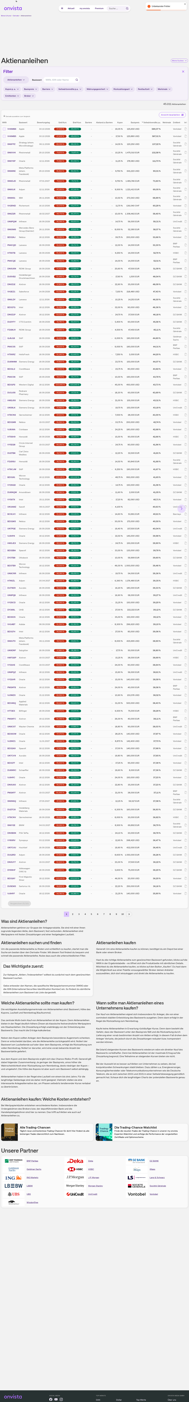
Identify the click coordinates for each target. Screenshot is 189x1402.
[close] (185, 4)
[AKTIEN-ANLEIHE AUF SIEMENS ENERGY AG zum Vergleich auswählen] (4, 400)
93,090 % (60, 291)
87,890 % (75, 657)
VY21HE (11, 665)
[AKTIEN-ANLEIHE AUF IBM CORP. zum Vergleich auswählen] (4, 198)
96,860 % (75, 330)
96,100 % (60, 346)
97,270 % (60, 711)
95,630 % (75, 253)
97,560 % (75, 588)
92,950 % (60, 672)
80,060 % (75, 161)
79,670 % (60, 152)
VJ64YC (11, 777)
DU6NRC (11, 770)
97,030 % (60, 521)
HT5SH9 (11, 436)
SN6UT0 (11, 641)
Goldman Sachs (34, 1169)
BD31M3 (11, 521)
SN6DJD (11, 181)
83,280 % (60, 507)
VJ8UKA (11, 429)
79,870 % (75, 152)
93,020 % (60, 314)
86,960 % (60, 695)
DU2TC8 (11, 809)
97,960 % (60, 407)
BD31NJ (11, 237)
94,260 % (60, 833)
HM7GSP (11, 657)
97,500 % (75, 453)
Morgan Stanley (95, 1185)
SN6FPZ (11, 144)
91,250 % (60, 624)
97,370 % (74, 734)
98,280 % (60, 573)
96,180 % (60, 237)
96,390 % (60, 221)
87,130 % (60, 189)
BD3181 (11, 477)
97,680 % (75, 268)
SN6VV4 (11, 152)
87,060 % (75, 695)
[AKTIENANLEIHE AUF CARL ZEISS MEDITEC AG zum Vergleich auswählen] (4, 453)
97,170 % (74, 557)
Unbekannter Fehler (161, 6)
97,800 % (75, 855)
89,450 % (75, 741)
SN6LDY (11, 299)
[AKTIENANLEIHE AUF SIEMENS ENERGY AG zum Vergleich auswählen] (4, 361)
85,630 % (60, 198)
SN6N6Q (11, 801)
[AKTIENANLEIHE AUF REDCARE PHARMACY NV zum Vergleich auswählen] (4, 392)
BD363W (11, 733)
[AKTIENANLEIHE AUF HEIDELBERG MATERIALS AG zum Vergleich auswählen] (4, 809)
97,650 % (75, 870)
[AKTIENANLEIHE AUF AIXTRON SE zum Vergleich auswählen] (4, 284)
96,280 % (75, 237)
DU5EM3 (11, 886)
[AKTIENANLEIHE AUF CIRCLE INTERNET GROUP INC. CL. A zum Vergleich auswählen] (4, 444)
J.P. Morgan (93, 1177)
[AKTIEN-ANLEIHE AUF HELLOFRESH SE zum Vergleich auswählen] (4, 354)
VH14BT (11, 624)
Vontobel (154, 1194)
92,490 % (60, 610)
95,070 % (60, 784)
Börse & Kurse (6, 16)
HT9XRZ (11, 354)
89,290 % (75, 444)
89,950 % (75, 485)
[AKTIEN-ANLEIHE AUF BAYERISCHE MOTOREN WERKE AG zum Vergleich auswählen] (4, 825)
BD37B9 (11, 565)
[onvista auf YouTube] (56, 1400)
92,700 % (60, 679)
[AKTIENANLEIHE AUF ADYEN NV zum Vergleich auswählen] (4, 854)
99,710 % (60, 641)
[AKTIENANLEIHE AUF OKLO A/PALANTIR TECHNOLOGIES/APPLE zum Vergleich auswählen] (4, 136)
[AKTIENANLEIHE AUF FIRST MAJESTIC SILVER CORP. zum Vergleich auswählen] (4, 878)
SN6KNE (11, 171)
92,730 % (75, 276)
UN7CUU (11, 847)
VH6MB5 (11, 136)
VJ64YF (11, 893)
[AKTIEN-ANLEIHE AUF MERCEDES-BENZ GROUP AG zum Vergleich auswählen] (4, 229)
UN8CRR (11, 573)
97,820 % (60, 284)
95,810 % (75, 338)
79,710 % (74, 181)
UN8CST (11, 726)
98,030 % (75, 755)
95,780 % (60, 322)
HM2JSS (11, 400)
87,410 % (60, 229)
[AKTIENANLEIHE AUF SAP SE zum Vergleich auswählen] (4, 338)
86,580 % (60, 825)
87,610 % (74, 229)
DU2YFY (11, 321)
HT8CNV (11, 817)
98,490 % (75, 573)
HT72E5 (11, 711)
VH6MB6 (11, 129)
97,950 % (60, 748)
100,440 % (60, 384)
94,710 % (60, 595)
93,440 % (60, 840)
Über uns (172, 1399)
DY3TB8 (11, 557)
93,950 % (75, 536)
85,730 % (75, 198)
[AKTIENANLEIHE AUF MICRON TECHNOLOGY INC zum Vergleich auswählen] (4, 477)
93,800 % (60, 770)
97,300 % (60, 855)
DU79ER (11, 588)
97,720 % (74, 392)
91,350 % (75, 624)
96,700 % (60, 557)
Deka (90, 1161)
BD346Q (11, 703)
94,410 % (75, 369)
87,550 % (75, 507)
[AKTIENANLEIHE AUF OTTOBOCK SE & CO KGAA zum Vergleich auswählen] (4, 557)
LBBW (30, 1185)
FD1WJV (11, 329)
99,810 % (75, 641)
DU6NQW (12, 492)
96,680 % (75, 436)
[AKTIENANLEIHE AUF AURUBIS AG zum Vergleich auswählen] (4, 588)
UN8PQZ (11, 672)
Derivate (16, 16)
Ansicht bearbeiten (170, 114)
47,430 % (60, 129)
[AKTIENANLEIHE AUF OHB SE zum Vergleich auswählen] (4, 609)
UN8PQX (11, 595)
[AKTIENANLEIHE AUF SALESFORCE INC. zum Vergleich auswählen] (4, 291)
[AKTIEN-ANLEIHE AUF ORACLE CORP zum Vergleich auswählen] (4, 161)
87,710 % (74, 415)
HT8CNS (11, 415)
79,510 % (60, 181)
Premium (99, 8)
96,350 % (60, 400)
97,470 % (75, 711)
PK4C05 (11, 346)
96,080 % (75, 307)
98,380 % (75, 650)
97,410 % (75, 809)
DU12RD (11, 854)
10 (122, 914)
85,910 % (75, 171)
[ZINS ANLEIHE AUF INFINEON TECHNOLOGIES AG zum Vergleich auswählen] (4, 514)
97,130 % (74, 521)
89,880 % (75, 817)
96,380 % (60, 436)
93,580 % (60, 429)
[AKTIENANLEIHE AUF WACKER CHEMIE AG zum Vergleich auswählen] (4, 726)
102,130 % (60, 477)
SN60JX (11, 189)
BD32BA (11, 550)
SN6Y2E (11, 825)
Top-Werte (141, 1399)
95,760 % (60, 261)
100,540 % (74, 384)
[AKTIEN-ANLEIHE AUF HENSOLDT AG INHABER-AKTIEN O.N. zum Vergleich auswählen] (4, 436)
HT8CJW (11, 469)
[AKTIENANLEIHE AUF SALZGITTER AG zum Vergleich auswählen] (4, 650)
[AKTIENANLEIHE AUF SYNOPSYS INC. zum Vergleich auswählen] (4, 840)
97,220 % (60, 392)
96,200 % (75, 346)
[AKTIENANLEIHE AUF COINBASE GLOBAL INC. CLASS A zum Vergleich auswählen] (4, 429)
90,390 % (60, 719)
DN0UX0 (11, 784)
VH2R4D (11, 205)
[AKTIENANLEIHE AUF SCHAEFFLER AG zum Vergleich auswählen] (4, 770)
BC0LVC (11, 514)
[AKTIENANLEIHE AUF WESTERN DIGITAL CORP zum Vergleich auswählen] (4, 384)
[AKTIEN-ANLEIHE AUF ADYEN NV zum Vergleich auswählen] (4, 189)
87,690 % (60, 657)
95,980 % (60, 307)
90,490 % (75, 719)
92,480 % (60, 276)
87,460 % (75, 801)
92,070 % (60, 205)
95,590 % (75, 610)
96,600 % (75, 221)
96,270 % (75, 377)
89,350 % (60, 741)
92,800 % (75, 679)
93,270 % (75, 205)
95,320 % (75, 784)
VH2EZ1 (11, 291)
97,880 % (60, 650)
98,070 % (75, 284)
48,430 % (75, 129)
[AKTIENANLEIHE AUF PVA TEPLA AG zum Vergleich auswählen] (4, 833)
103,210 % (75, 878)
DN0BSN (11, 833)
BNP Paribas (32, 1161)
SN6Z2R (11, 213)
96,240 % (75, 469)
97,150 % (60, 870)
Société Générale (158, 1185)
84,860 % (75, 580)
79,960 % (60, 161)
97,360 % (60, 492)
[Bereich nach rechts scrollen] (181, 509)
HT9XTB (11, 253)
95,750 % (60, 461)
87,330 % (75, 189)
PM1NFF (11, 792)
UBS (29, 1194)
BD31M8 (11, 422)
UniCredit (92, 1194)
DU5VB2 (11, 276)
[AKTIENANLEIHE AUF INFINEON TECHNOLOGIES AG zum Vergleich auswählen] (4, 221)
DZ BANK (154, 1161)
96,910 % (60, 809)
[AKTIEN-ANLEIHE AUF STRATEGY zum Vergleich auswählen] (4, 144)
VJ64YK (11, 536)
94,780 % (60, 893)
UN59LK (11, 407)
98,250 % (60, 550)
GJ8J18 (11, 338)
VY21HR (11, 679)
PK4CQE (11, 260)
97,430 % (60, 268)
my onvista (85, 8)
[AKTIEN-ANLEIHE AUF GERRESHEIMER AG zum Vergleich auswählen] (4, 415)
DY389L (11, 609)
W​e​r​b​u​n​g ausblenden (117, 35)
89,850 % (60, 485)
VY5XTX (11, 499)
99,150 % (75, 565)
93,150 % (75, 672)
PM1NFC (11, 718)
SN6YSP (11, 161)
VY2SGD (11, 485)
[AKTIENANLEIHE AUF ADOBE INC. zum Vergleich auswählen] (4, 624)
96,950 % (75, 400)
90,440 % (60, 792)
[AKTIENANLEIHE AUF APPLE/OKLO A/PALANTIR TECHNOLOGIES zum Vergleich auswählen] (4, 129)
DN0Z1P (11, 314)
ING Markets (32, 1177)
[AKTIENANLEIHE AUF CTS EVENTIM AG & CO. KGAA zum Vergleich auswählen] (4, 321)
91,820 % (75, 299)
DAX (98, 1399)
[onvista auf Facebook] (50, 1400)
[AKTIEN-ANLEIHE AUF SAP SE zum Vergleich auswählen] (4, 346)
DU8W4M (12, 361)
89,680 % (60, 817)
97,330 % (75, 886)
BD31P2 (11, 384)
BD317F (11, 763)
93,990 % (60, 499)
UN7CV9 (11, 755)
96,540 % (60, 703)
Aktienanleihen (26, 16)
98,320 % (75, 361)
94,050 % (75, 770)
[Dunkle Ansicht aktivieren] (16, 1)
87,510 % (60, 415)
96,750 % (60, 453)
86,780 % (75, 825)
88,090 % (60, 144)
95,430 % (60, 253)
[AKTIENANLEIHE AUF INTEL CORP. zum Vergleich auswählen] (4, 307)
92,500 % (60, 862)
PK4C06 (11, 377)
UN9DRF (11, 650)
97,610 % (74, 492)
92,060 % (60, 602)
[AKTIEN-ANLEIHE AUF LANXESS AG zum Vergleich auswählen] (4, 245)
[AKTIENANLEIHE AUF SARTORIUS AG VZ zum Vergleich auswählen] (4, 886)
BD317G (11, 307)
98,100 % (60, 543)
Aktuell (71, 8)
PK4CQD (11, 245)
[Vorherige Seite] (60, 914)
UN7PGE (11, 528)
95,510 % (75, 763)
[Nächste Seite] (129, 914)
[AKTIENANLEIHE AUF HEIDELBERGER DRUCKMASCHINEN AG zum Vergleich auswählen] (4, 276)
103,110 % (60, 878)
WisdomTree (32, 1202)
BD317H (11, 631)
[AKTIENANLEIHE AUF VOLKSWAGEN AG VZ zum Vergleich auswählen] (4, 870)
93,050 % (75, 777)
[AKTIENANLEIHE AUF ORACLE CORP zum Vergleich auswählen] (4, 485)
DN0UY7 (11, 862)
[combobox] (61, 80)
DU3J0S (11, 392)
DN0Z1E (11, 284)
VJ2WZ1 (11, 741)
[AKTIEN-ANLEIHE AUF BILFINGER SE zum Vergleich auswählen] (4, 710)
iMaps (152, 1169)
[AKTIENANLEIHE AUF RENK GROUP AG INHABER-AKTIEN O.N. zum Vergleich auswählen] (4, 268)
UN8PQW (12, 221)
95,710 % (74, 245)
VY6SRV (11, 840)
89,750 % (60, 687)
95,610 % (60, 245)
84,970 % (75, 213)
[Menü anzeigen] (62, 8)
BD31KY (11, 878)
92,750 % (75, 862)
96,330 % (60, 588)
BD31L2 (11, 369)
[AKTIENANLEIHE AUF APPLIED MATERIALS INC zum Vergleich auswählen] (4, 703)
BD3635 (11, 617)
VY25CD (11, 602)
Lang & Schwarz (157, 1177)
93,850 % (60, 536)
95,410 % (60, 763)
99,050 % (60, 565)
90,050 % (75, 665)
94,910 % (75, 595)
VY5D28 (11, 444)
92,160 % (75, 602)
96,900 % (75, 617)
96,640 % (75, 703)
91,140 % (60, 354)
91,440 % (75, 354)
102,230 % (75, 477)
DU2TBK (11, 453)
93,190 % (75, 291)
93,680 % (75, 429)
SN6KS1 (11, 198)
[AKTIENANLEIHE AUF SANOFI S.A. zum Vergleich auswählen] (4, 506)
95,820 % (75, 528)
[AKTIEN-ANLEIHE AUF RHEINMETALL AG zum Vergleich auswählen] (4, 152)
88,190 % (75, 144)
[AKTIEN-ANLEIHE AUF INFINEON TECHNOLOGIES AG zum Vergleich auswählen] (4, 801)
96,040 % (60, 469)
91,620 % (60, 299)
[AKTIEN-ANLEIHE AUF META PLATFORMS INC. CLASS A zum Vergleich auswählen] (4, 171)
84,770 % (60, 213)
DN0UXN (11, 268)
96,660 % (60, 330)
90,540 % (75, 792)
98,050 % (75, 748)
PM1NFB (11, 687)
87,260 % (60, 801)
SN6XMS (11, 229)
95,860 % (75, 261)
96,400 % (75, 322)
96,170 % (60, 377)
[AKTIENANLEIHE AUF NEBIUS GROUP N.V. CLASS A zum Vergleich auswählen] (4, 237)
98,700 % (75, 543)
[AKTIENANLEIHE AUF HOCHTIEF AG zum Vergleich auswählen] (4, 847)
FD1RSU (11, 461)
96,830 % (60, 886)
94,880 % (75, 893)
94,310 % (60, 369)
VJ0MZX (11, 695)
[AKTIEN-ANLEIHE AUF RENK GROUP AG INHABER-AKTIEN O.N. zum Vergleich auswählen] (4, 329)
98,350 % (75, 550)
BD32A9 (11, 748)
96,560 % (60, 631)
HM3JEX (11, 543)
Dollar (119, 1399)
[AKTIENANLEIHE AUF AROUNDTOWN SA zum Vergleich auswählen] (4, 492)
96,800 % (60, 617)
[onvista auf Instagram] (61, 1400)
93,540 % (75, 840)
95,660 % (60, 338)
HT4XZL (11, 580)
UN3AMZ (11, 506)
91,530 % (60, 514)
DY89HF (11, 870)
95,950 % (60, 422)
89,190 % (60, 444)
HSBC (91, 1169)
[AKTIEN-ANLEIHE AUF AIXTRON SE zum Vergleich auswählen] (4, 657)
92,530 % (75, 514)
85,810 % (60, 171)
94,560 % (75, 833)
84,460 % (60, 580)
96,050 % (75, 422)
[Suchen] (127, 8)
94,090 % (75, 499)
